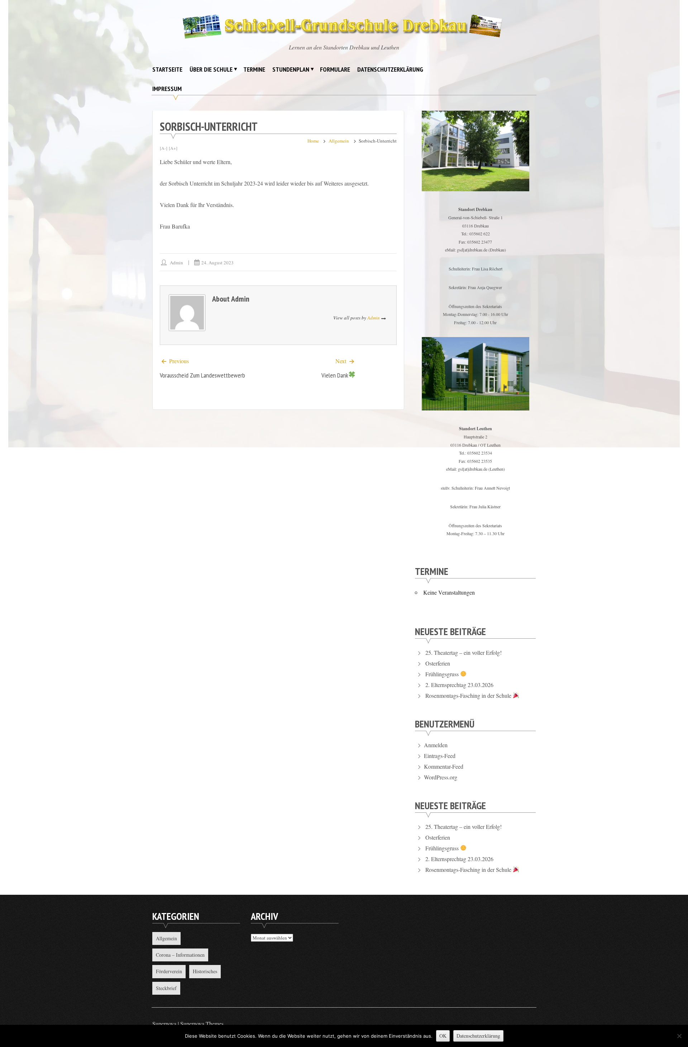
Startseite (167, 69)
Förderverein (169, 971)
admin (176, 262)
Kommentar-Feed (443, 766)
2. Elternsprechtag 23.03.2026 (459, 684)
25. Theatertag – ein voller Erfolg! (463, 652)
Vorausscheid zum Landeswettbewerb (202, 375)
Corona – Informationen (180, 954)
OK (442, 1035)
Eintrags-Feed (439, 755)
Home (313, 141)
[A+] (173, 148)
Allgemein (339, 141)
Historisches (205, 971)
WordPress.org (440, 777)
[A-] (163, 148)
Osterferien (437, 663)
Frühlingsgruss (442, 674)
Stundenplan (290, 69)
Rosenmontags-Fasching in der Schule (469, 695)
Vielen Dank (334, 375)
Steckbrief (166, 988)
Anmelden (436, 745)
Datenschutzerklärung (390, 69)
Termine (254, 69)
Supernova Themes (202, 1023)
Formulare (335, 69)
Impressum (167, 89)
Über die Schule (211, 69)
